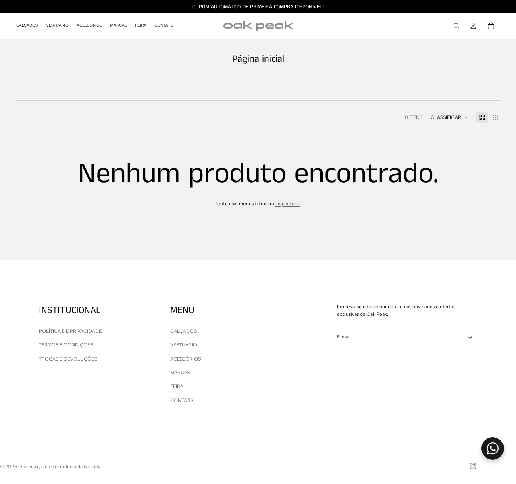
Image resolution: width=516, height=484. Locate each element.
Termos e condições (66, 345)
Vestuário (183, 345)
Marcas (180, 372)
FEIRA (176, 386)
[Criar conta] (470, 337)
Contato (181, 400)
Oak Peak (28, 466)
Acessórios (185, 359)
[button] (449, 117)
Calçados (183, 331)
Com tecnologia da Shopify (70, 466)
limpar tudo (287, 203)
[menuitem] (27, 26)
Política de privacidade (70, 331)
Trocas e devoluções (68, 359)
